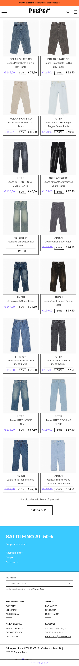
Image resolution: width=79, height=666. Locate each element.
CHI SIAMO (11, 610)
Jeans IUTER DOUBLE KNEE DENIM (58, 362)
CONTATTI (11, 606)
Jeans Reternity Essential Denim (20, 243)
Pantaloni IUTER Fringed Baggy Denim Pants (58, 124)
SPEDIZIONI (51, 610)
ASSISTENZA (12, 614)
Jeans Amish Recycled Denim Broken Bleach (58, 481)
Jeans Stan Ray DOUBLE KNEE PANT (20, 362)
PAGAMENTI (51, 606)
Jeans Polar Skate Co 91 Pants (21, 124)
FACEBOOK (51, 636)
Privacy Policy (39, 589)
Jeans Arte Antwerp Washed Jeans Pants (58, 184)
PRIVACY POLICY (14, 628)
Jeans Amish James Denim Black (58, 303)
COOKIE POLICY (14, 632)
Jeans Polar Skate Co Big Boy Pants (20, 65)
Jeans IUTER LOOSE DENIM (21, 422)
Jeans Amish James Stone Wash (20, 481)
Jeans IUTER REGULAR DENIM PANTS (21, 184)
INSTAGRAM (64, 636)
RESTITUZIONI (52, 614)
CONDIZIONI (12, 636)
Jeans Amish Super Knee (58, 241)
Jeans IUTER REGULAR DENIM (58, 422)
